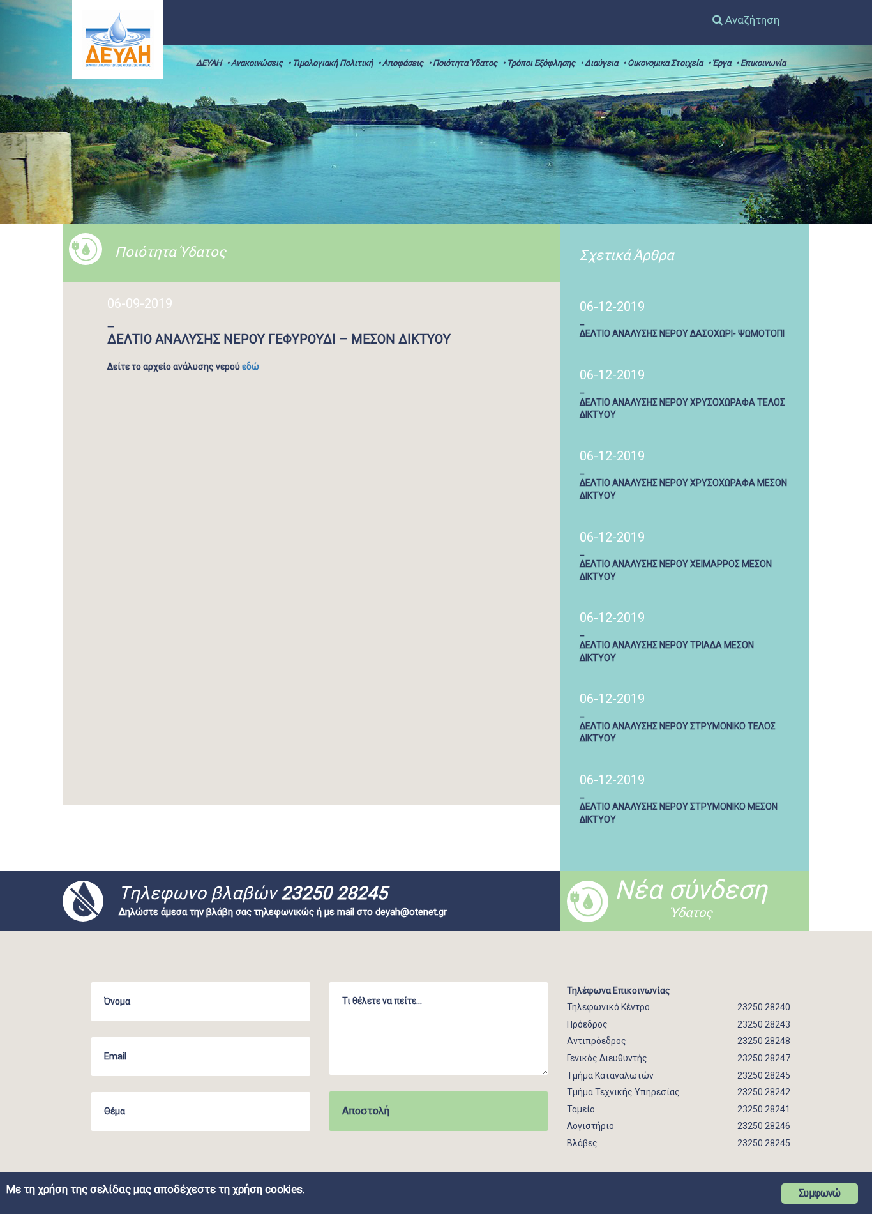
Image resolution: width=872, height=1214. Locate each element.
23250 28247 (763, 1058)
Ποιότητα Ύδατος (170, 252)
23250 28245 (334, 893)
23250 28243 (763, 1024)
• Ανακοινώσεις (255, 63)
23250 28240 (763, 1007)
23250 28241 (763, 1109)
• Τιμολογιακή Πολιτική (330, 63)
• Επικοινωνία (761, 63)
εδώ (250, 366)
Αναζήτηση (751, 19)
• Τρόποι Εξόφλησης (538, 63)
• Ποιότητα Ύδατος (462, 63)
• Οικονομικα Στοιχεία (663, 63)
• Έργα (719, 63)
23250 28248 (763, 1041)
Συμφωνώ (819, 1193)
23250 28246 (763, 1126)
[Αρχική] (117, 39)
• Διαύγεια (599, 63)
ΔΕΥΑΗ (209, 63)
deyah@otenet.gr (411, 912)
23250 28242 (763, 1092)
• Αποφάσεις (400, 63)
